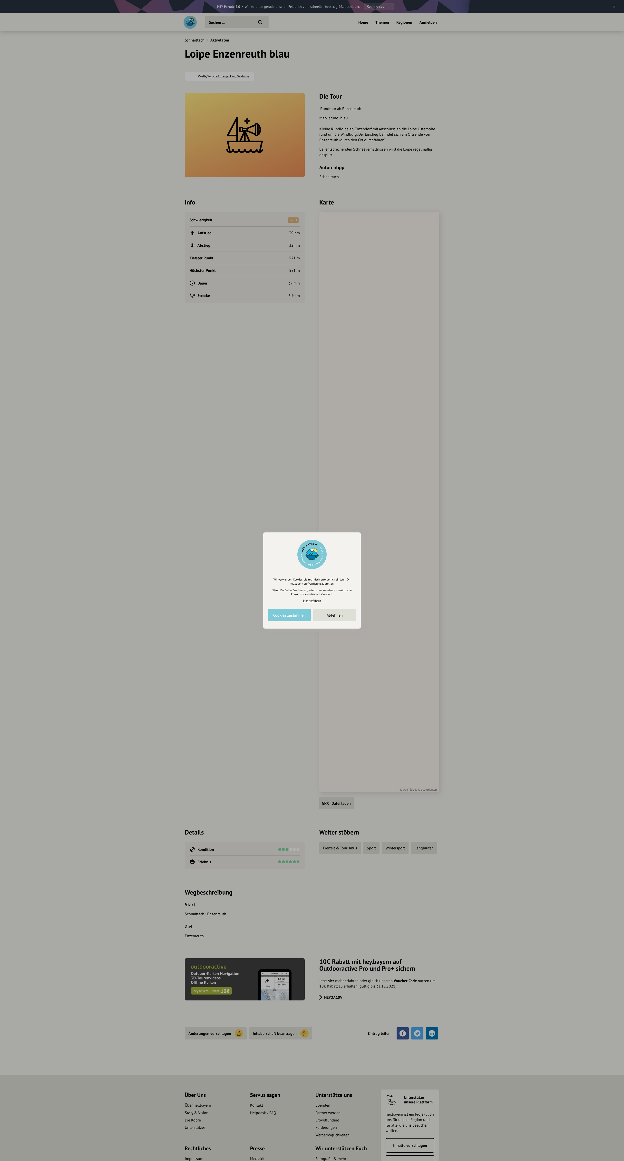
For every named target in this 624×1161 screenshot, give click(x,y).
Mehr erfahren (312, 600)
